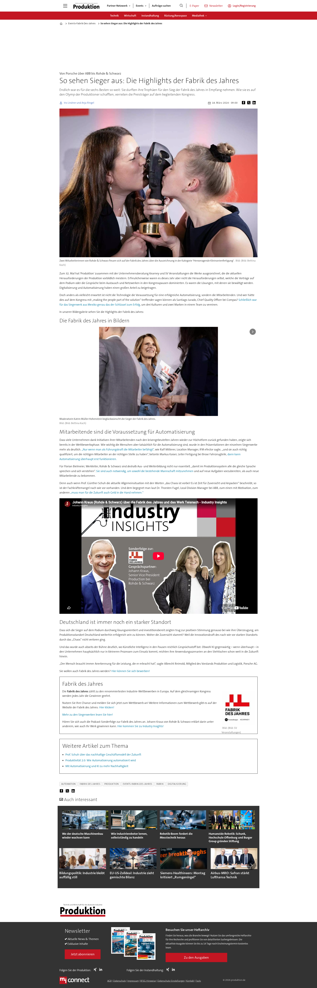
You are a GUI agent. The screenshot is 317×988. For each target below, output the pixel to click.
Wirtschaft (130, 15)
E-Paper (194, 6)
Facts (198, 980)
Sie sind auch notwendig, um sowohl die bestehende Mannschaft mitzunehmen (145, 471)
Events (139, 5)
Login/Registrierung (244, 5)
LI (101, 969)
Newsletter (216, 6)
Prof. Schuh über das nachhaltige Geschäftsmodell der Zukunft (103, 754)
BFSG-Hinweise (148, 980)
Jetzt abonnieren (83, 954)
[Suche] (181, 5)
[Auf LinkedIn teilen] (254, 102)
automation (68, 784)
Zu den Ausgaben (196, 957)
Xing (95, 969)
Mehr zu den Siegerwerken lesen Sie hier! (87, 714)
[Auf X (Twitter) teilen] (249, 102)
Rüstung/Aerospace (175, 15)
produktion (111, 784)
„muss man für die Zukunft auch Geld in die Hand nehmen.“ (106, 492)
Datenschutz (119, 980)
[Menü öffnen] (65, 6)
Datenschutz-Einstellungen (171, 980)
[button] (65, 865)
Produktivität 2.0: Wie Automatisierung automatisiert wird (100, 760)
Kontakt (190, 980)
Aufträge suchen (161, 5)
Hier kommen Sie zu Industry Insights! (140, 726)
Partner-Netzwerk (117, 5)
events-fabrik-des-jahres (137, 784)
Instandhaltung (150, 15)
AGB (109, 980)
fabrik (160, 784)
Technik (114, 15)
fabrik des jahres (90, 784)
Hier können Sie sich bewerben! (130, 671)
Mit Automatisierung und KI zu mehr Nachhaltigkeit (96, 766)
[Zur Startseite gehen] (86, 5)
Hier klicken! (106, 707)
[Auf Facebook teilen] (244, 102)
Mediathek (198, 15)
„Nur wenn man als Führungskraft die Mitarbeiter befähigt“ (118, 449)
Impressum (133, 980)
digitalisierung (177, 784)
